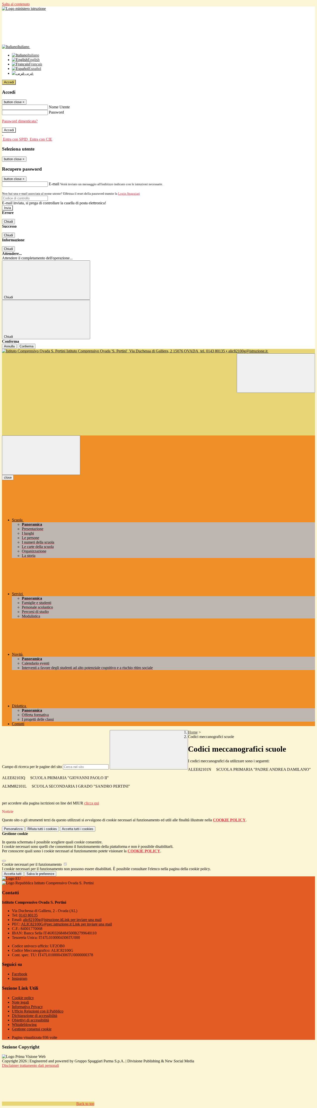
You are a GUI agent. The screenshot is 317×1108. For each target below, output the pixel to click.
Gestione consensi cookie (32, 1029)
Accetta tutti (77, 829)
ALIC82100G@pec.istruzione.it (66, 924)
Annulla (9, 346)
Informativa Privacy (27, 1007)
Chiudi (8, 221)
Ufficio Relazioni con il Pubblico (37, 1011)
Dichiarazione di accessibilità (34, 1016)
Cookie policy (23, 998)
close (8, 477)
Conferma (26, 346)
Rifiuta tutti (42, 829)
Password (56, 112)
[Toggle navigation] (41, 455)
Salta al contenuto (16, 4)
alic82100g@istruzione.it (62, 920)
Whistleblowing (24, 1024)
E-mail (54, 184)
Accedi (9, 82)
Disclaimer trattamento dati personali (30, 1065)
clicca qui (91, 803)
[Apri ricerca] (276, 373)
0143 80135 (28, 915)
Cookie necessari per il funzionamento (32, 864)
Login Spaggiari (129, 193)
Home (193, 732)
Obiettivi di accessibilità (30, 1020)
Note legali (20, 1002)
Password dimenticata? (20, 121)
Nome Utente (59, 107)
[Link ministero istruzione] (24, 8)
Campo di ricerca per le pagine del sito (32, 767)
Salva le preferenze (40, 874)
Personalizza (13, 829)
